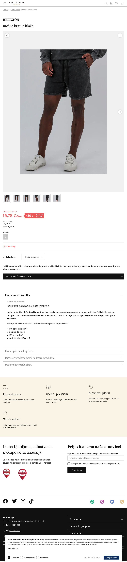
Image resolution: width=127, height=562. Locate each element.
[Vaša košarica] (122, 3)
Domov (5, 10)
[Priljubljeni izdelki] (117, 3)
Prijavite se (76, 470)
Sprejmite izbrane (92, 557)
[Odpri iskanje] (106, 3)
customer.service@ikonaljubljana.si (29, 521)
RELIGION (11, 20)
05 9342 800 (14, 530)
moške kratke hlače (29, 10)
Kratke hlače (15, 10)
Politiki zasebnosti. (91, 545)
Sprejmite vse (111, 557)
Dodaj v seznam (32, 257)
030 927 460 (14, 525)
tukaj (117, 464)
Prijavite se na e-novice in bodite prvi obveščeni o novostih (92, 454)
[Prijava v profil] (111, 3)
